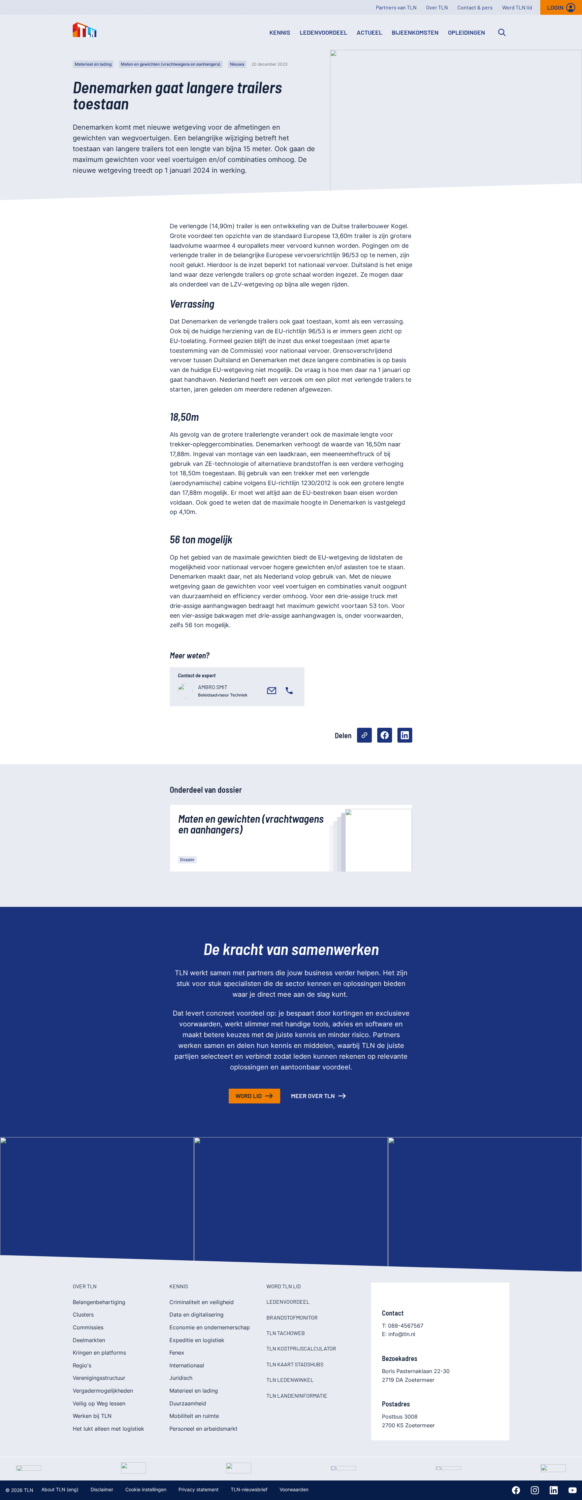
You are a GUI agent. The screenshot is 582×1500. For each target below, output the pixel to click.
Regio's (82, 1365)
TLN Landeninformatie (296, 1395)
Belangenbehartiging (99, 1302)
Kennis (279, 32)
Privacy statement (199, 1489)
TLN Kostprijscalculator (301, 1348)
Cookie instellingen (145, 1489)
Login (555, 7)
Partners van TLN (396, 7)
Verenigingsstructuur (99, 1377)
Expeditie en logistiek (196, 1340)
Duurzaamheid (187, 1403)
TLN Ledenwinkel (290, 1379)
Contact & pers (475, 7)
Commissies (88, 1327)
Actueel (369, 32)
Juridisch (180, 1377)
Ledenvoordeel (323, 32)
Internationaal (186, 1365)
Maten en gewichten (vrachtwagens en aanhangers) (171, 64)
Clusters (83, 1314)
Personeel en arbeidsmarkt (203, 1428)
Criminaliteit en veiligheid (201, 1302)
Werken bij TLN (92, 1415)
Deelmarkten (89, 1340)
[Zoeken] (501, 32)
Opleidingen (466, 32)
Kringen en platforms (99, 1352)
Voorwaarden (294, 1489)
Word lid (248, 1095)
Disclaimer (102, 1489)
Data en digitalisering (196, 1314)
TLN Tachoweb (285, 1333)
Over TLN (437, 7)
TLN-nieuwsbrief (249, 1489)
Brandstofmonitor (292, 1317)
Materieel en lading (93, 64)
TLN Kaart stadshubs (294, 1364)
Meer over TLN (313, 1095)
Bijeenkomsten (415, 32)
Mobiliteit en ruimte (194, 1415)
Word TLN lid (517, 7)
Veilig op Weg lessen (99, 1403)
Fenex (176, 1352)
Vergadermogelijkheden (103, 1390)
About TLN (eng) (59, 1489)
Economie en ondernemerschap (209, 1327)
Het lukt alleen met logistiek (108, 1428)
